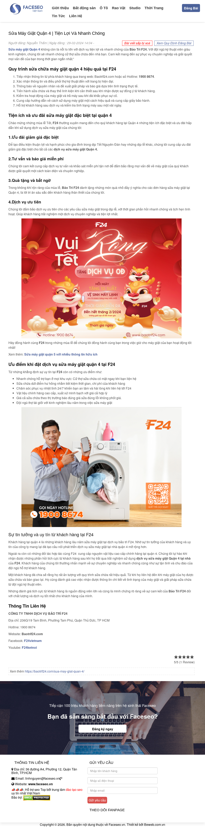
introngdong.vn (22, 804)
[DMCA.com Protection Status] (36, 797)
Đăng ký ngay (102, 729)
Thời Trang (154, 8)
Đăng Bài (191, 8)
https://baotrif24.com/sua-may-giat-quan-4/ (54, 671)
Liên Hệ (75, 16)
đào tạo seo (74, 789)
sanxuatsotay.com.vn (26, 810)
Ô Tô (104, 8)
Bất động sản (84, 8)
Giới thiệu (60, 8)
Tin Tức (58, 16)
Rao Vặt (118, 8)
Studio (135, 8)
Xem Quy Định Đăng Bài (174, 43)
